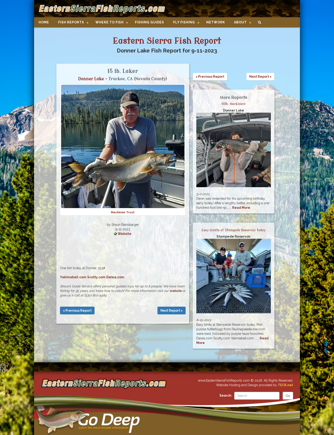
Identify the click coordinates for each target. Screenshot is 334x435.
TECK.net (285, 385)
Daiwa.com (115, 277)
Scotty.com (96, 277)
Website (124, 234)
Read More (241, 207)
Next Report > (171, 310)
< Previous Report (77, 310)
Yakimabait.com (73, 277)
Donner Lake (91, 79)
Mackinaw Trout (123, 212)
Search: (225, 395)
